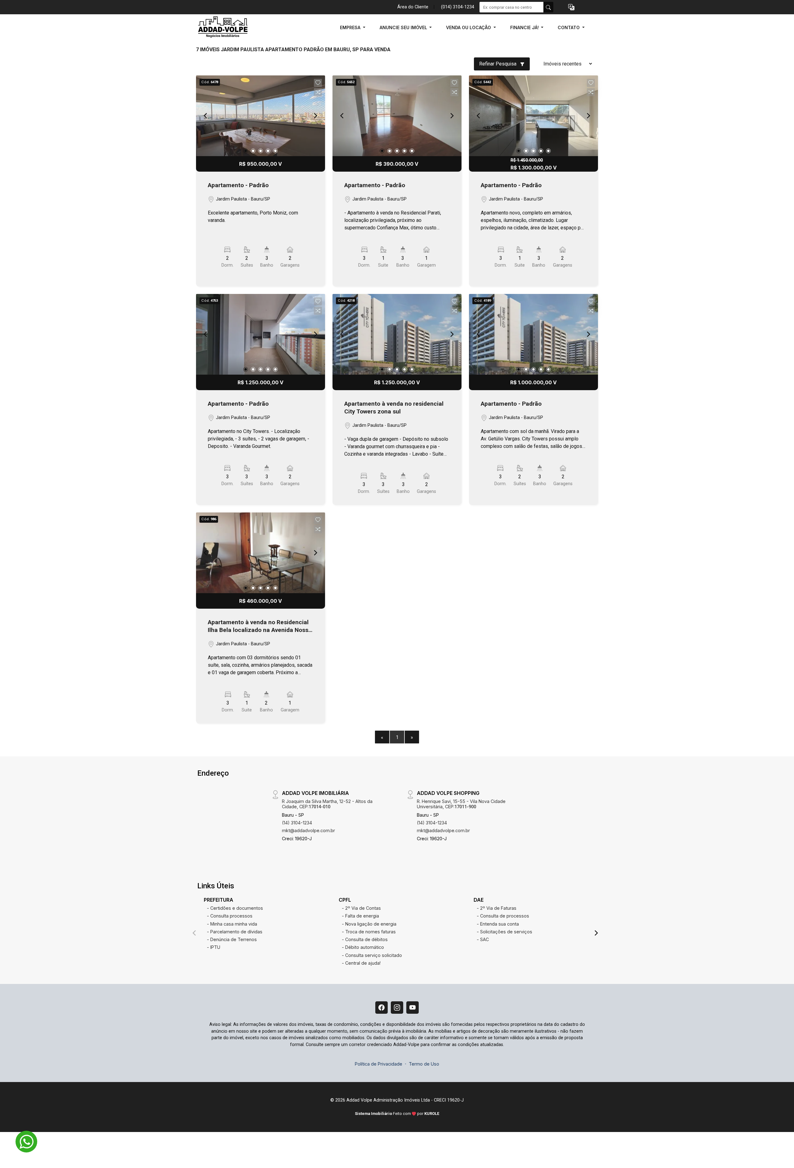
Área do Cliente (412, 7)
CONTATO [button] (569, 27)
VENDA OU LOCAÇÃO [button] (469, 27)
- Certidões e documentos (235, 908)
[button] (571, 7)
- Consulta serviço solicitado (372, 955)
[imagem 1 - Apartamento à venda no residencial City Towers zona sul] (397, 334)
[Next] (315, 116)
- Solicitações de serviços (504, 931)
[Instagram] (397, 1007)
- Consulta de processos (503, 915)
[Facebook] (381, 1007)
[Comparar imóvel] (318, 92)
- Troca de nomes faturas (369, 931)
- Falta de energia (360, 915)
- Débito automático (363, 947)
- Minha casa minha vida (232, 924)
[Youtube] (412, 1007)
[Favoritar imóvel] (318, 83)
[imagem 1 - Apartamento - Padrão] (260, 115)
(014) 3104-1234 (457, 7)
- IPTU (213, 947)
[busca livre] (548, 7)
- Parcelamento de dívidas (234, 931)
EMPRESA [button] (351, 27)
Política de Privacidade (378, 1064)
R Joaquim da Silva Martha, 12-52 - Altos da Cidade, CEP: (327, 804)
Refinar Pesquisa (498, 64)
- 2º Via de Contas (361, 908)
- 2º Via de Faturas (496, 908)
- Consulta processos (229, 915)
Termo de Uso (424, 1064)
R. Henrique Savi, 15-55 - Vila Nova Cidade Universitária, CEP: (461, 804)
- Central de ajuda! (361, 963)
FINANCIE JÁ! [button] (525, 27)
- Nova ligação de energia (369, 924)
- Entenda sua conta (498, 924)
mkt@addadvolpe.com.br (308, 830)
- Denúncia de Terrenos (232, 939)
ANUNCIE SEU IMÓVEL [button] (404, 27)
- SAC (483, 939)
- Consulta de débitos (365, 939)
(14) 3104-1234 (297, 822)
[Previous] (206, 116)
